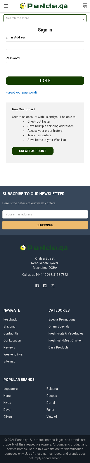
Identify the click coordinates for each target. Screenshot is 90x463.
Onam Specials (58, 326)
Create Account (32, 151)
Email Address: (16, 37)
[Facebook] (37, 285)
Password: (13, 58)
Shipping (9, 326)
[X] (52, 285)
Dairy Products (58, 347)
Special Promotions (61, 319)
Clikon (7, 416)
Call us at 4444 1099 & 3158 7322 (45, 274)
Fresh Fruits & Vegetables (65, 333)
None (7, 395)
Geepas (52, 395)
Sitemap (9, 361)
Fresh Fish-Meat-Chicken (65, 340)
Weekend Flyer (13, 354)
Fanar (50, 409)
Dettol (51, 402)
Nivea (7, 402)
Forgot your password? (21, 92)
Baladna (52, 388)
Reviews (9, 347)
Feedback (10, 319)
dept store (10, 388)
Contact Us (11, 333)
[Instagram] (45, 285)
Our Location (12, 340)
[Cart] (85, 6)
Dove (6, 409)
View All (52, 416)
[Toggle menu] (6, 6)
